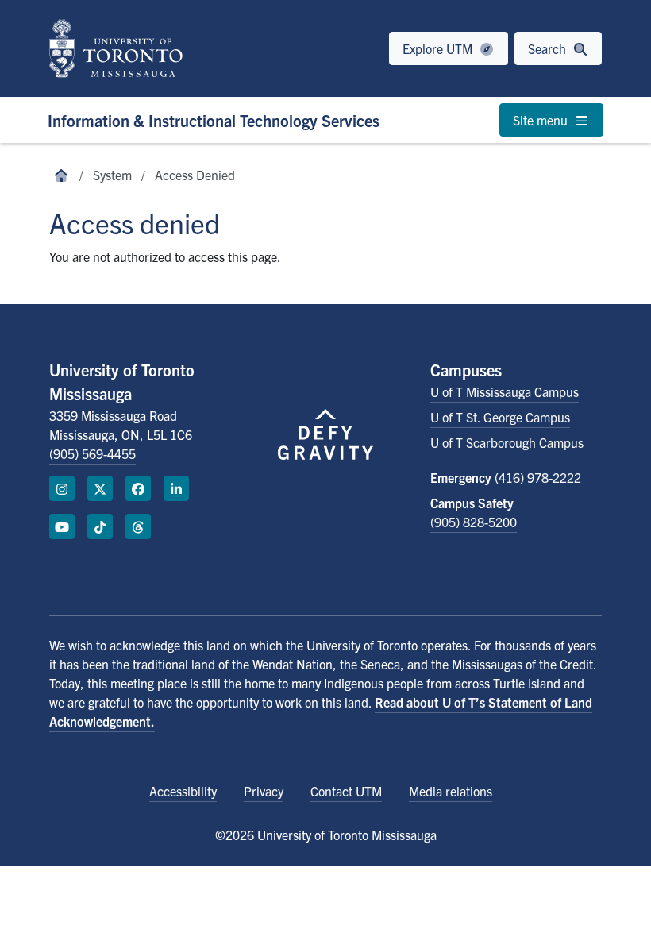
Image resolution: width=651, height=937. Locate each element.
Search (548, 48)
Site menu (542, 120)
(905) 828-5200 (473, 522)
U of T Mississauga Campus (504, 391)
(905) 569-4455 (92, 453)
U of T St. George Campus (500, 417)
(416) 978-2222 (538, 477)
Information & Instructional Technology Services (213, 120)
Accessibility (183, 791)
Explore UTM (439, 48)
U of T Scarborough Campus (507, 442)
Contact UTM (346, 791)
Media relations (450, 791)
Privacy (263, 791)
